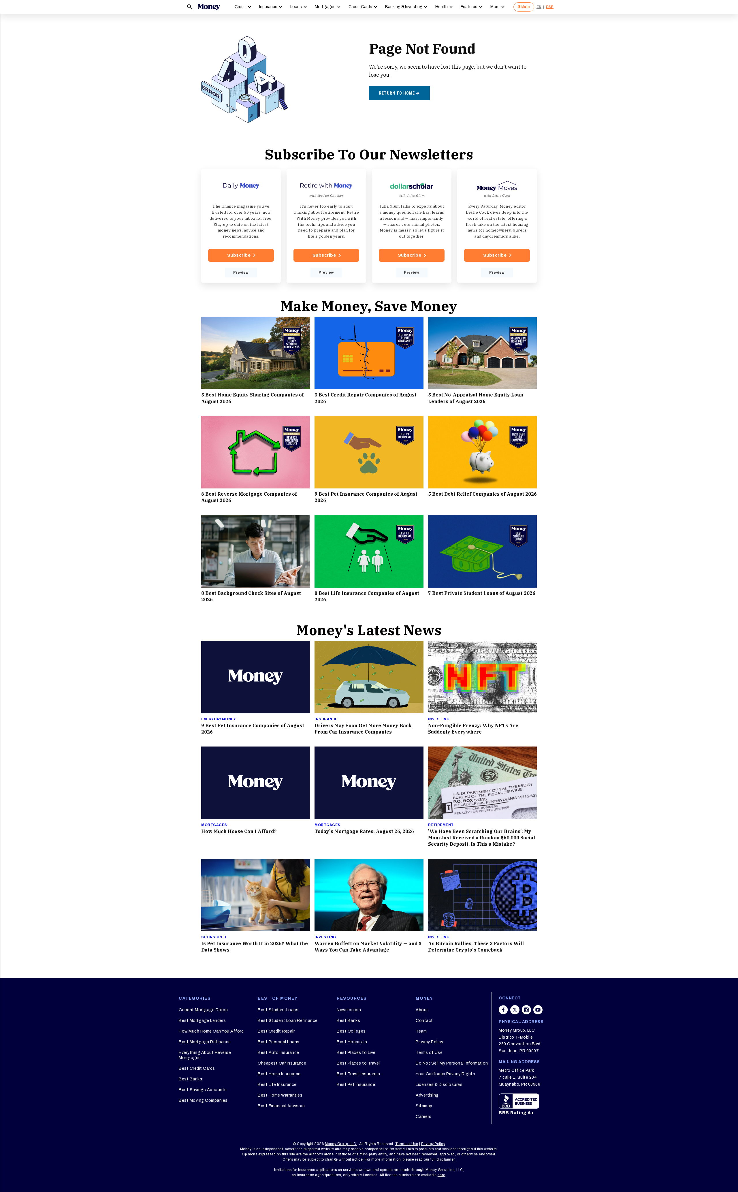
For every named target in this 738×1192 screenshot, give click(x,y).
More (495, 7)
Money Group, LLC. (341, 1144)
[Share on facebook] (503, 1009)
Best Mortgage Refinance (205, 1042)
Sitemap (424, 1106)
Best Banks (190, 1079)
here (441, 1175)
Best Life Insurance (277, 1084)
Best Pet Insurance (356, 1084)
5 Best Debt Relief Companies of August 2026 (482, 494)
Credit (240, 7)
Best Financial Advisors (281, 1106)
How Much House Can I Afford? (238, 831)
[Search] (189, 7)
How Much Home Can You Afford (211, 1031)
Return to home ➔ (399, 93)
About (422, 1010)
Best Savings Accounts (203, 1090)
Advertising (427, 1095)
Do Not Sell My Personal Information (452, 1063)
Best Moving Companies (203, 1100)
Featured (469, 7)
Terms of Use (429, 1052)
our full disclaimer (439, 1159)
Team (421, 1031)
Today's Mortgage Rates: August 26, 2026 (364, 831)
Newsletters (349, 1010)
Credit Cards (360, 7)
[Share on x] (514, 1009)
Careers (424, 1116)
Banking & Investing (403, 7)
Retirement (441, 825)
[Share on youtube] (538, 1009)
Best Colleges (351, 1031)
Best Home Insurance (279, 1074)
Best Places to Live (356, 1052)
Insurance (268, 7)
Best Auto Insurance (278, 1052)
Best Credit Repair (276, 1031)
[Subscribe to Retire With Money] (326, 226)
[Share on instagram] (526, 1009)
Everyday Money (218, 719)
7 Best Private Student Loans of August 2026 (481, 593)
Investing (439, 719)
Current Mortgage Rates (203, 1010)
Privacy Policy (429, 1042)
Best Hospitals (352, 1042)
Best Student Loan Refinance (288, 1020)
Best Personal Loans (279, 1042)
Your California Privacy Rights (445, 1074)
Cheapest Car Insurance (282, 1063)
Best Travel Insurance (358, 1074)
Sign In (524, 7)
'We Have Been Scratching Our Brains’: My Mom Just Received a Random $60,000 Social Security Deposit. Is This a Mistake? (481, 837)
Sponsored (213, 937)
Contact (424, 1020)
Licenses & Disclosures (439, 1084)
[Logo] (209, 7)
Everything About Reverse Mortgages (205, 1055)
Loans (296, 7)
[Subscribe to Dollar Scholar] (411, 226)
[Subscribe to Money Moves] (497, 226)
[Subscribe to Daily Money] (241, 226)
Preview (241, 272)
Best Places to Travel (358, 1063)
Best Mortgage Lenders (202, 1020)
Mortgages (325, 7)
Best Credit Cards (197, 1068)
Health (441, 7)
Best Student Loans (278, 1010)
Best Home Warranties (280, 1095)
